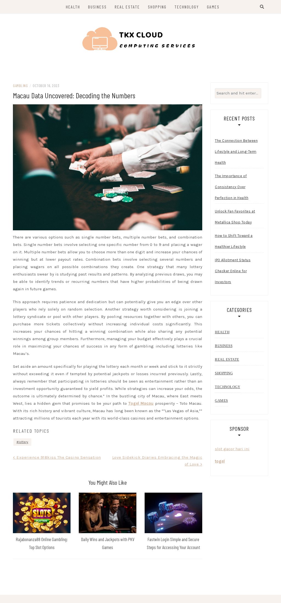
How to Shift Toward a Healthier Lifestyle (234, 241)
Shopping (157, 6)
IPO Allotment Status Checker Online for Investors (233, 271)
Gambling (20, 85)
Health (73, 6)
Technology (187, 6)
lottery (23, 442)
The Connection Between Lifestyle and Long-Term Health (236, 152)
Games (213, 6)
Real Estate (127, 6)
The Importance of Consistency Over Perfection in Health (231, 187)
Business (97, 6)
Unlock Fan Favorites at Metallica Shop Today (235, 216)
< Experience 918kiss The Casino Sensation (57, 457)
